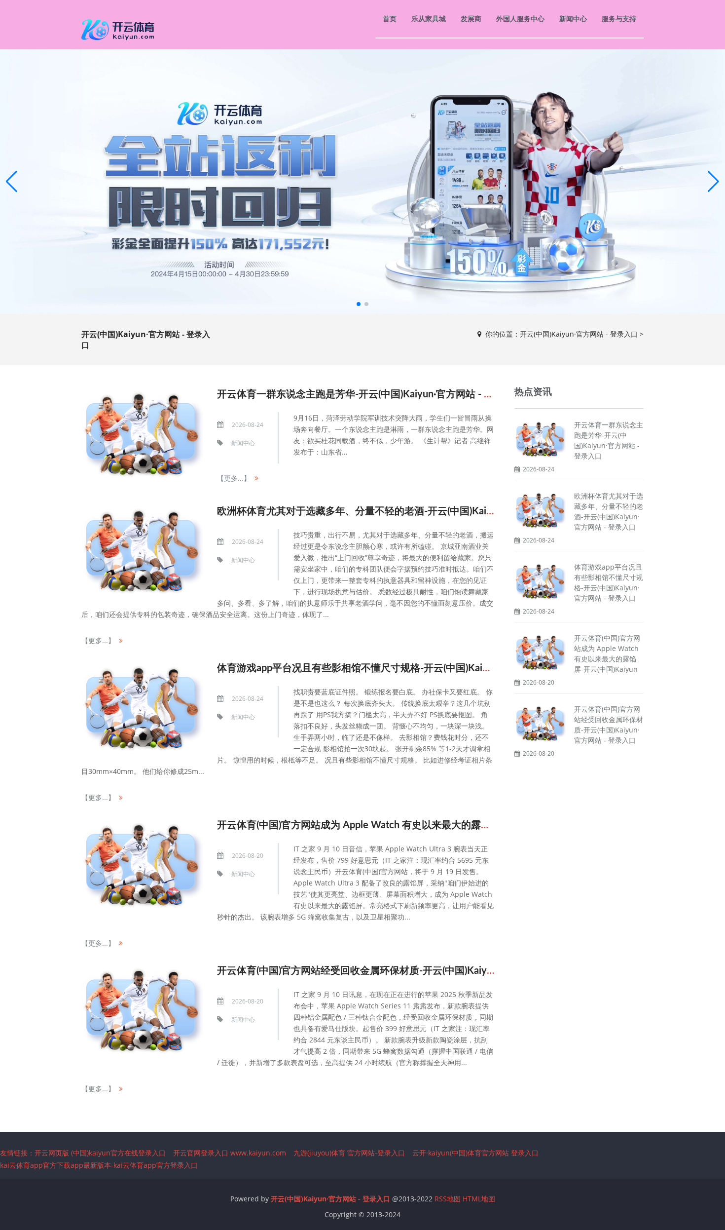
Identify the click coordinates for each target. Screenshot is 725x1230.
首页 (390, 18)
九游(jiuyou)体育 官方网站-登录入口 (349, 1152)
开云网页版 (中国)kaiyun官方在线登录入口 (100, 1152)
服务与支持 (619, 18)
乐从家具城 (428, 18)
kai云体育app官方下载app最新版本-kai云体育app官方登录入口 (99, 1165)
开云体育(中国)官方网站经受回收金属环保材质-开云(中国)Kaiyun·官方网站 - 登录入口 (402, 971)
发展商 (471, 18)
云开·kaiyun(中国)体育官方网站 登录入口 (475, 1152)
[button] (713, 181)
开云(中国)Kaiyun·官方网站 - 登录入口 (579, 334)
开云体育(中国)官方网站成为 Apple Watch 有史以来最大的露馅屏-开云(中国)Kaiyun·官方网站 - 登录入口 (443, 825)
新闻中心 (573, 18)
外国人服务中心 (520, 18)
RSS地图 (448, 1198)
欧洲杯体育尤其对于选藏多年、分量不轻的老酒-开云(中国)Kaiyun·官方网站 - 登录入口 (404, 511)
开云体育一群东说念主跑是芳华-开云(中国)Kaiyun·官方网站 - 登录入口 (370, 394)
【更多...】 (234, 478)
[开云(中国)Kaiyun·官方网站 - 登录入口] (119, 29)
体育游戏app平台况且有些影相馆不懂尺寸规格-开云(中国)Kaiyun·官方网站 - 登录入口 (402, 668)
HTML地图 (479, 1198)
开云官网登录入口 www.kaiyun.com (229, 1152)
